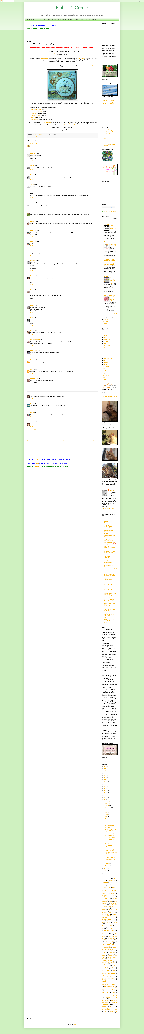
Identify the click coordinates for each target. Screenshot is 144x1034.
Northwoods (104, 954)
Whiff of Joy (105, 1000)
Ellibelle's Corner (72, 8)
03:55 (31, 364)
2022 (105, 775)
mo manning (114, 946)
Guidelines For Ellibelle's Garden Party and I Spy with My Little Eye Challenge (109, 102)
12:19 (31, 179)
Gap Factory (107, 343)
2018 (105, 784)
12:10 (31, 169)
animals (107, 884)
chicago (113, 896)
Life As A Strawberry (109, 574)
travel (113, 992)
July (106, 812)
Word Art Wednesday (109, 295)
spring (104, 980)
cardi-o (103, 893)
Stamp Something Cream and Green (110, 840)
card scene (112, 892)
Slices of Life (107, 583)
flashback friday (106, 922)
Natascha (32, 260)
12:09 (31, 160)
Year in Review (113, 1011)
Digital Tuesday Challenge (109, 911)
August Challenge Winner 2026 (113, 227)
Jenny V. (32, 422)
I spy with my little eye (109, 930)
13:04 (31, 225)
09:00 (31, 373)
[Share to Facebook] (53, 134)
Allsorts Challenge (108, 130)
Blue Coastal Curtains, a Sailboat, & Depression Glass (109, 616)
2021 (105, 777)
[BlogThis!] (50, 134)
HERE (37, 459)
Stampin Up (114, 984)
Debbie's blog (47, 122)
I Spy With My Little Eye (31, 19)
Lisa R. (32, 403)
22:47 (31, 354)
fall (107, 920)
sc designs (112, 972)
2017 (105, 786)
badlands (104, 889)
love (106, 941)
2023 (105, 773)
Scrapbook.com (107, 325)
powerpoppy (105, 968)
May (106, 816)
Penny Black (107, 960)
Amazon (106, 321)
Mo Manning (107, 947)
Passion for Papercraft (109, 542)
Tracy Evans (105, 992)
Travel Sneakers (112, 994)
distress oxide (105, 914)
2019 (105, 781)
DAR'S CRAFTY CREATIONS (108, 557)
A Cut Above (107, 224)
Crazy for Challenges (36, 111)
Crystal (32, 330)
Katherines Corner (108, 608)
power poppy (109, 967)
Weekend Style (113, 998)
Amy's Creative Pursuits (110, 578)
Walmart (106, 377)
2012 (105, 797)
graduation (110, 927)
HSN (105, 347)
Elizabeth (32, 221)
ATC (109, 887)
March (107, 821)
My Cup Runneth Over (109, 551)
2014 (105, 792)
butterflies (104, 890)
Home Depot (107, 345)
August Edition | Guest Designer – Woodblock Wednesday (109, 565)
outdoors (111, 954)
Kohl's (105, 349)
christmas (105, 898)
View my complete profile (108, 508)
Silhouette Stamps (112, 975)
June (106, 814)
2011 (105, 799)
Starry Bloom (107, 531)
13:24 (31, 255)
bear (114, 889)
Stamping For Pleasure (110, 525)
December (108, 801)
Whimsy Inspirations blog (68, 123)
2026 (105, 766)
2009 (105, 870)
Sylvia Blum (33, 230)
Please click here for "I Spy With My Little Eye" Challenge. (42, 25)
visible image (105, 995)
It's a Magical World (110, 837)
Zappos (105, 379)
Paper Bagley (33, 350)
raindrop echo (105, 970)
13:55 (31, 270)
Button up (107, 827)
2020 (105, 779)
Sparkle (107, 843)
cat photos (111, 893)
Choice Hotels (107, 339)
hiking (108, 928)
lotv (116, 939)
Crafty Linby (107, 539)
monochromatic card (106, 950)
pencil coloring (111, 958)
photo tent (115, 965)
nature (104, 952)
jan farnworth (33, 143)
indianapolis (104, 931)
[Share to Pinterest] (55, 134)
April (106, 819)
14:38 (31, 325)
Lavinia (110, 935)
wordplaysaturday (106, 1009)
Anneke (32, 165)
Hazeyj (32, 174)
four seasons (109, 924)
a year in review (106, 878)
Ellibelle (112, 490)
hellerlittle (32, 305)
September (108, 807)
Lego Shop (106, 351)
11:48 (31, 148)
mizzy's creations (105, 946)
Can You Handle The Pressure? (109, 275)
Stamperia (104, 983)
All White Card (112, 880)
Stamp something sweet (111, 833)
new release (112, 952)
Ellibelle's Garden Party (44, 19)
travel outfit (104, 994)
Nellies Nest (107, 546)
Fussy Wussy (34, 119)
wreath (115, 1009)
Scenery (104, 973)
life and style (111, 938)
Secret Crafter (34, 113)
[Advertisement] (54, 34)
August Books (107, 605)
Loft (104, 353)
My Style (114, 950)
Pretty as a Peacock (108, 540)
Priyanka (32, 359)
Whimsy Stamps (55, 53)
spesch (112, 978)
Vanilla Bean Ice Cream (109, 575)
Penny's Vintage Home (110, 613)
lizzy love (111, 939)
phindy (112, 964)
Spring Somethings (109, 825)
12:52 (31, 216)
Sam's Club (106, 366)
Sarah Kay (104, 972)
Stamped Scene (107, 981)
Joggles (105, 323)
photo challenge (106, 965)
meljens (33, 136)
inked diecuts (112, 931)
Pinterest (104, 201)
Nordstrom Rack (108, 358)
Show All (115, 313)
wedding (108, 997)
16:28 (31, 398)
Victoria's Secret (108, 375)
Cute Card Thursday (35, 109)
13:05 (31, 245)
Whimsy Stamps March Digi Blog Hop (111, 853)
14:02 (31, 284)
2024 (105, 770)
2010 (105, 868)
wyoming (105, 1011)
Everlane (106, 341)
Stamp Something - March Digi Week (110, 849)
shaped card (111, 973)
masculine (104, 943)
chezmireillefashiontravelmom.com (110, 594)
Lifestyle (104, 939)
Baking (109, 889)
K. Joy (32, 212)
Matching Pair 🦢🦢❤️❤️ (110, 544)
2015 (105, 790)
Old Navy (106, 360)
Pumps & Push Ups (109, 619)
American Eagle (107, 333)
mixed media (110, 944)
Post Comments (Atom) (39, 443)
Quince (105, 364)
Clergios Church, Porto (109, 600)
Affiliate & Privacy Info (85, 19)
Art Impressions (110, 885)
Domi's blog (82, 58)
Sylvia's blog (44, 58)
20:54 (31, 417)
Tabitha (32, 184)
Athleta (105, 335)
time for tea (114, 989)
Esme (31, 289)
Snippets (106, 521)
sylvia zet (111, 987)
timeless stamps (109, 991)
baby (113, 887)
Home (62, 440)
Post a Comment (33, 429)
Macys (105, 356)
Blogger (75, 1024)
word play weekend (108, 1008)
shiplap (103, 975)
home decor (114, 928)
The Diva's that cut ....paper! (108, 242)
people (104, 964)
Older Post (94, 440)
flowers (115, 922)
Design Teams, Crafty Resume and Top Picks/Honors (65, 19)
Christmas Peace (108, 522)
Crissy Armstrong (35, 339)
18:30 (31, 345)
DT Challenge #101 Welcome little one (110, 846)
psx (113, 968)
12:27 (31, 188)
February (107, 863)
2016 (105, 788)
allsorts (105, 882)
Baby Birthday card (109, 835)
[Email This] (49, 134)
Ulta (104, 374)
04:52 (31, 426)
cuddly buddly (113, 904)
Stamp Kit (112, 979)
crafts (110, 901)
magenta (113, 941)
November (108, 803)
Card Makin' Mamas (35, 115)
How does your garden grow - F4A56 (110, 830)
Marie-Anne (33, 153)
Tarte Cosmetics (108, 372)
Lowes (105, 354)
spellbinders (104, 978)
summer (104, 987)
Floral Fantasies (108, 533)
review (114, 970)
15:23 (31, 389)
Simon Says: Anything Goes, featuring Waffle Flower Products (109, 264)
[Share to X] (52, 134)
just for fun (105, 933)
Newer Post (30, 440)
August (107, 810)
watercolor (114, 995)
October (107, 805)
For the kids (108, 823)
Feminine (113, 920)
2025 (105, 768)
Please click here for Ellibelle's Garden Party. (38, 28)
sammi (32, 369)
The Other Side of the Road (109, 603)
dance (105, 906)
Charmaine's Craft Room (36, 394)
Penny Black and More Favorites (109, 962)
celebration (104, 895)
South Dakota (109, 976)
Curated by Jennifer (109, 599)
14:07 (31, 312)
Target (105, 370)
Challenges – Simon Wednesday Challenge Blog (109, 260)
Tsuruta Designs (108, 562)
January (107, 866)
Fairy (103, 920)
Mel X (31, 317)
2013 (105, 795)
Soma (105, 368)
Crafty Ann (33, 117)
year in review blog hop (109, 1012)
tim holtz (108, 989)
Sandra (32, 275)
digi (109, 908)
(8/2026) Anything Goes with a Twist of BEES (113, 280)
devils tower (111, 906)
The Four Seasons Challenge (108, 137)
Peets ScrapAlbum (108, 530)
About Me (94, 19)
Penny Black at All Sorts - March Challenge (111, 856)
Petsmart (106, 362)
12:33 (31, 197)
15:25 (31, 334)
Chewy (105, 337)
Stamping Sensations (109, 986)
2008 (105, 873)
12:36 (31, 207)
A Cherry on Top (107, 319)
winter (111, 1006)
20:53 (31, 407)
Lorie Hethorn (34, 378)
